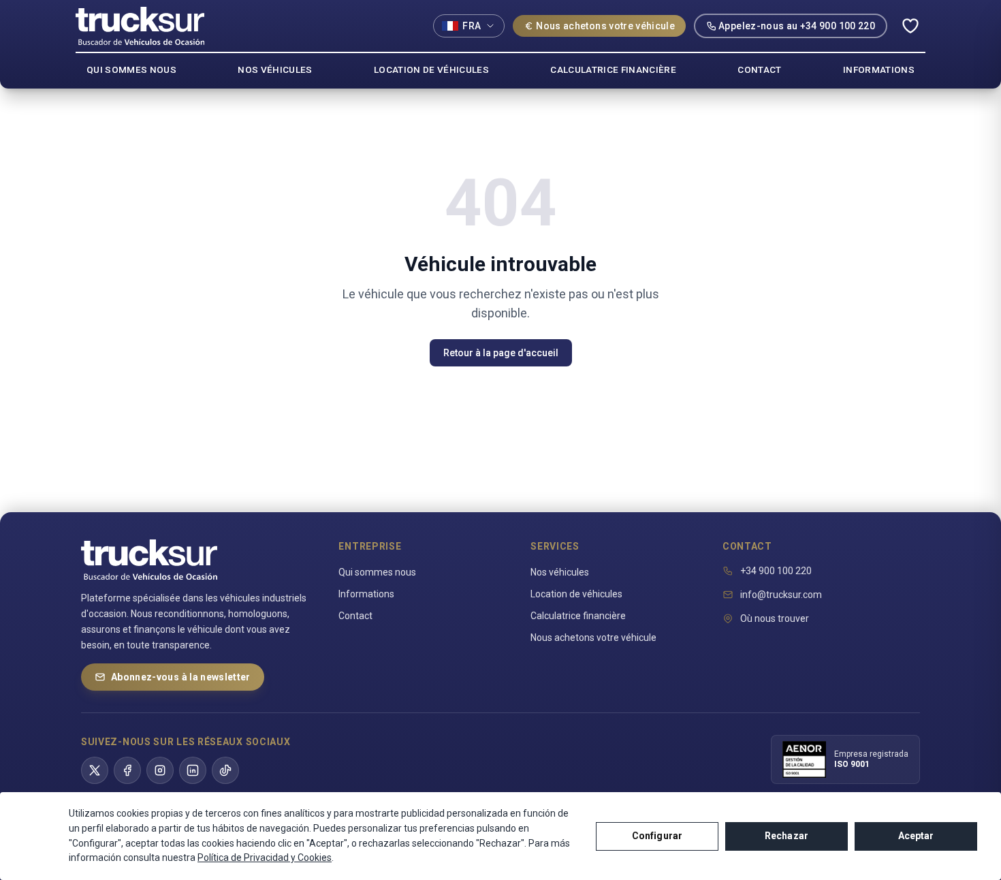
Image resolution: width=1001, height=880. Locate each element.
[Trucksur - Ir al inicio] (140, 26)
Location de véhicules (576, 593)
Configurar (657, 835)
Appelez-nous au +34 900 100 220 (796, 25)
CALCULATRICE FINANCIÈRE (613, 69)
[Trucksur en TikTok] (225, 770)
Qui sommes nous (377, 572)
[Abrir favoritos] (910, 26)
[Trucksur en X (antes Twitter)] (94, 770)
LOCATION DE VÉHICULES (431, 69)
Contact (355, 615)
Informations (366, 593)
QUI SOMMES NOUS (131, 69)
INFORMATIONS (879, 69)
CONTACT (759, 69)
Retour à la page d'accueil (500, 352)
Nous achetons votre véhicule (605, 25)
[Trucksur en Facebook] (127, 770)
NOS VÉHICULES (275, 69)
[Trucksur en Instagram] (160, 770)
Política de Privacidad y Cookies (264, 857)
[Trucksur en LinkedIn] (192, 770)
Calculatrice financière (578, 615)
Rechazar (786, 835)
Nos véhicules (559, 572)
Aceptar (916, 835)
